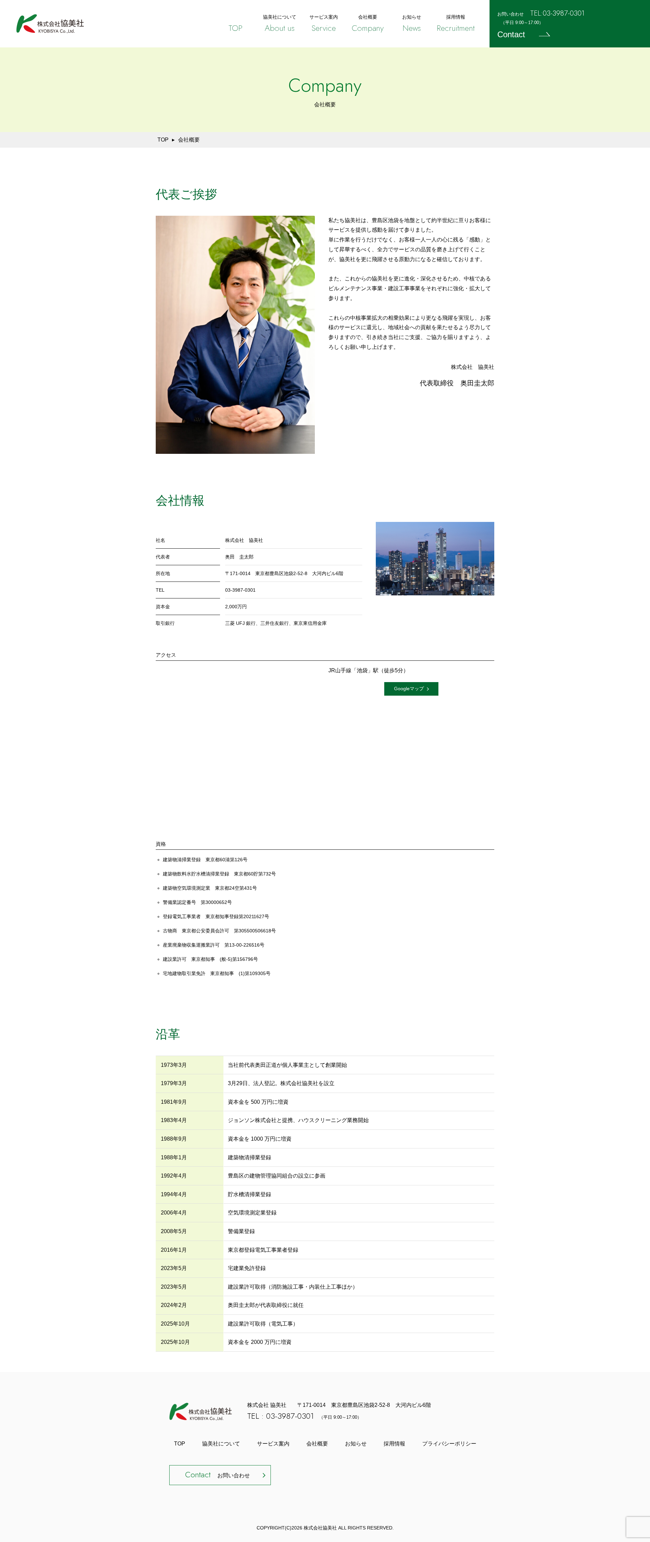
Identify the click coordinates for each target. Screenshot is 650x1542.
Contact (511, 34)
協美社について (221, 1443)
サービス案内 (273, 1443)
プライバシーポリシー (449, 1443)
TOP (163, 140)
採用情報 (394, 1443)
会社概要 (317, 1443)
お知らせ (356, 1443)
